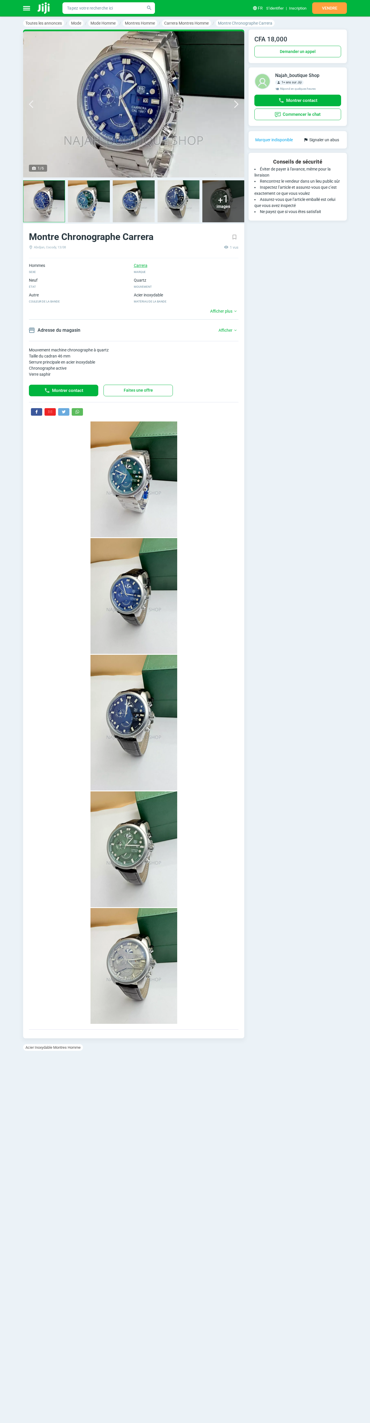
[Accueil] (44, 8)
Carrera (140, 265)
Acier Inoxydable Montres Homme (53, 1047)
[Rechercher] (149, 8)
